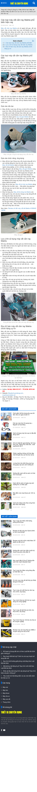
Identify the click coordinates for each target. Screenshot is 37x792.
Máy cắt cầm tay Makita (9, 28)
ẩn (33, 40)
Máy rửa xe (6, 696)
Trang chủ (3, 9)
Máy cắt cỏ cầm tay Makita (23, 184)
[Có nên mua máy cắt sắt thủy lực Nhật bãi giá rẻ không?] (6, 583)
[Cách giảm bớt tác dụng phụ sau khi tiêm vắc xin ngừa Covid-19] (6, 416)
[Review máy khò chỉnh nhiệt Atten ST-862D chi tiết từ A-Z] (6, 544)
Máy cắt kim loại (23, 9)
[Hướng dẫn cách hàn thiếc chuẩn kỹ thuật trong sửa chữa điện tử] (6, 554)
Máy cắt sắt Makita (8, 165)
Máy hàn (5, 690)
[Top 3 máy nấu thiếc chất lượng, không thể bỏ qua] (6, 524)
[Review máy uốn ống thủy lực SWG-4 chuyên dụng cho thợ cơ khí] (6, 633)
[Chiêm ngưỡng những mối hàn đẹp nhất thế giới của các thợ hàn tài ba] (6, 456)
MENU (4, 3)
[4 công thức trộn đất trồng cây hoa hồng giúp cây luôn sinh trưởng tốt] (6, 466)
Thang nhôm (6, 702)
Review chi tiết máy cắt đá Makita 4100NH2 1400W (18, 209)
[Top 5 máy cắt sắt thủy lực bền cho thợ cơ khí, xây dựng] (6, 613)
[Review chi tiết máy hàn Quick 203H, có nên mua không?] (6, 534)
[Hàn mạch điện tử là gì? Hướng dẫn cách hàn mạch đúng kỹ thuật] (6, 563)
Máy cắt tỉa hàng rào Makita (22, 192)
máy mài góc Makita (22, 117)
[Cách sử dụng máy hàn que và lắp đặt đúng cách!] (6, 436)
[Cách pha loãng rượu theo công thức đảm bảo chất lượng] (6, 506)
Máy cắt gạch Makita (25, 169)
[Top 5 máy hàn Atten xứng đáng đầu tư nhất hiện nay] (6, 573)
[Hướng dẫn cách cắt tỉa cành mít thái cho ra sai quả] (6, 476)
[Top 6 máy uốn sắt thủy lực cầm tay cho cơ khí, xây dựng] (6, 593)
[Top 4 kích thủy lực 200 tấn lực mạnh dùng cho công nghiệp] (6, 603)
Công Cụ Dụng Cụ (13, 9)
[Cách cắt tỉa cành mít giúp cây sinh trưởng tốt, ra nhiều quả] (6, 486)
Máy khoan (6, 693)
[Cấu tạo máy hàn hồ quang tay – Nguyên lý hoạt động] (6, 426)
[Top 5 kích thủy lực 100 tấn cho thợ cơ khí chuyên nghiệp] (6, 623)
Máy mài (5, 687)
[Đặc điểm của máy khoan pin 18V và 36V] (6, 496)
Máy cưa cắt (9, 11)
